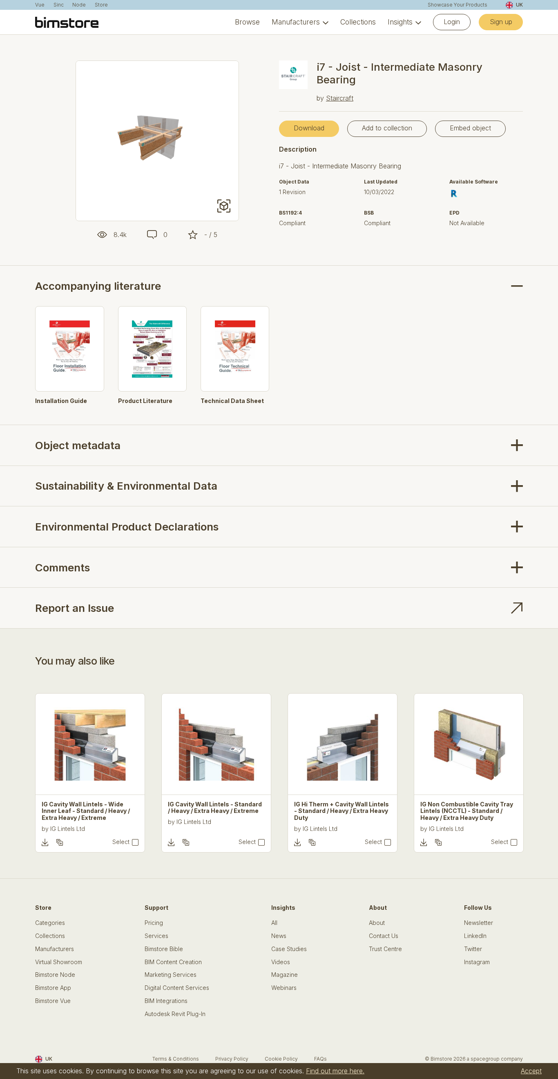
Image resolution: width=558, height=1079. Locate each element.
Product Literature (145, 401)
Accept (531, 1071)
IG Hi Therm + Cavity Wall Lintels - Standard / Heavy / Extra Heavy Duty (341, 811)
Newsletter (478, 923)
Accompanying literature (98, 286)
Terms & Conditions (175, 1059)
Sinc (59, 5)
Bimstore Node (55, 975)
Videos (280, 962)
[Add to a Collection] (59, 842)
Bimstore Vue (53, 1001)
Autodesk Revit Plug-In (175, 1014)
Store (101, 5)
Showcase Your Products (457, 5)
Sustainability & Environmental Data (126, 485)
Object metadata (78, 445)
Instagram (477, 962)
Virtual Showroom (58, 962)
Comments (62, 567)
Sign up (501, 22)
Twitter (473, 949)
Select (120, 842)
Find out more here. (335, 1071)
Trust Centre (385, 949)
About (377, 923)
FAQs (320, 1059)
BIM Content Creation (173, 962)
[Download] (45, 842)
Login (452, 22)
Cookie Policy (281, 1059)
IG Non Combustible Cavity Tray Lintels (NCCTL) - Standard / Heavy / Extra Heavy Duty (466, 811)
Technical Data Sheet (232, 401)
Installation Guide (61, 401)
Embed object (470, 128)
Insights (400, 22)
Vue (40, 5)
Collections (358, 22)
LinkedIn (475, 936)
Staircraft (339, 98)
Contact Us (383, 936)
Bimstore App (53, 988)
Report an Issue (74, 608)
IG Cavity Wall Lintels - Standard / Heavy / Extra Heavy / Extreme (215, 808)
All (274, 923)
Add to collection (387, 128)
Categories (50, 923)
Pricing (154, 923)
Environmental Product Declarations (127, 526)
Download (309, 128)
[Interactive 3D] (224, 206)
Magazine (284, 975)
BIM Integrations (166, 1001)
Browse (247, 22)
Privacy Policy (231, 1059)
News (278, 936)
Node (79, 5)
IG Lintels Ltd (67, 828)
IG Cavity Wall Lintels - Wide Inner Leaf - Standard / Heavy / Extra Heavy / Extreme (86, 811)
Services (156, 936)
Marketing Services (170, 975)
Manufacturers (296, 22)
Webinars (284, 988)
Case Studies (289, 949)
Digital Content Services (177, 988)
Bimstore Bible (164, 949)
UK (519, 5)
